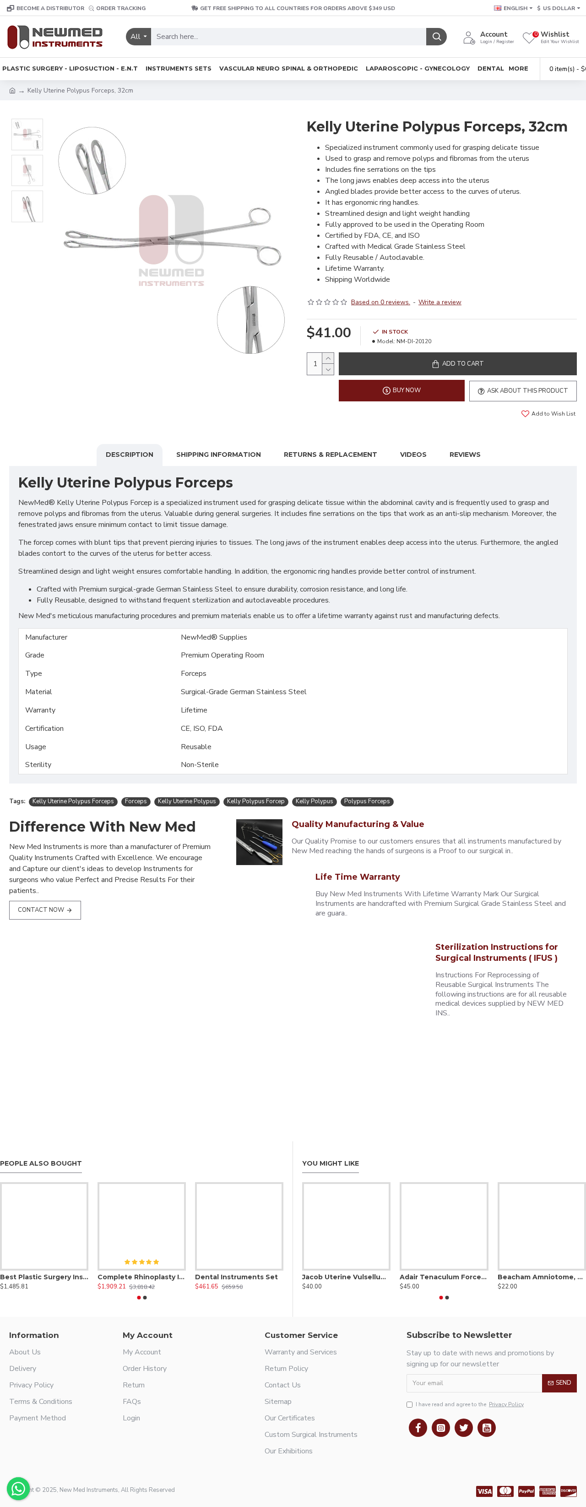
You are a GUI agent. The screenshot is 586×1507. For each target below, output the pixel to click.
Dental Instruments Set (236, 1277)
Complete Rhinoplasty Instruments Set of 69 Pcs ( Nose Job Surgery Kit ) (142, 1277)
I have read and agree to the (470, 1404)
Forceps (136, 801)
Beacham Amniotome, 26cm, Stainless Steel (542, 1277)
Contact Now (41, 910)
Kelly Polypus (314, 801)
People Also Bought (41, 1163)
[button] (139, 1297)
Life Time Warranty (357, 877)
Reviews (465, 454)
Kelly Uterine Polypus (187, 801)
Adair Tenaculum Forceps (444, 1277)
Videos (413, 454)
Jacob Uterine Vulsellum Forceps (346, 1277)
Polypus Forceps (367, 801)
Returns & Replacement (330, 454)
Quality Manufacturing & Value (358, 824)
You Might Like (330, 1163)
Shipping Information (218, 454)
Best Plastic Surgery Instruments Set (44, 1277)
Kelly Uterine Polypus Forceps (73, 801)
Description (129, 454)
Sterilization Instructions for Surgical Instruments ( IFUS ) (496, 952)
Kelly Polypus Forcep (256, 801)
